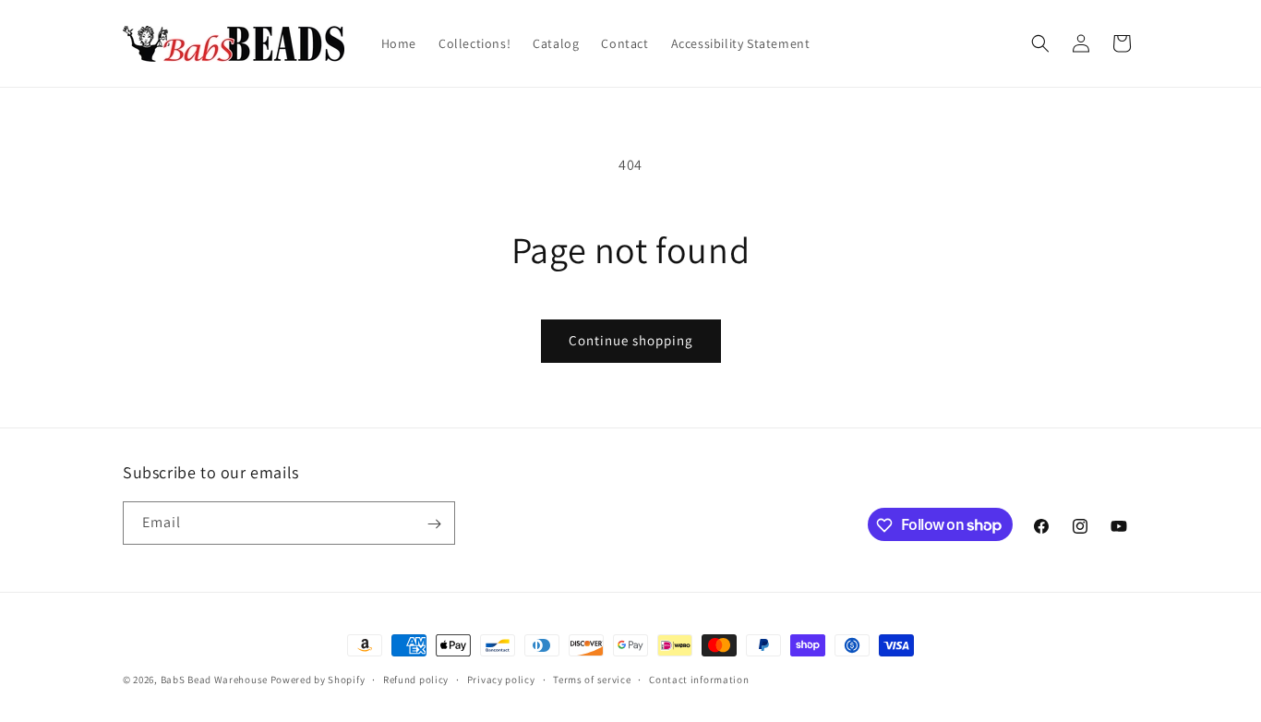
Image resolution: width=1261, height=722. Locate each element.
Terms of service (591, 678)
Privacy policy (501, 678)
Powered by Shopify (318, 679)
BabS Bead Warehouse (214, 679)
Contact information (699, 678)
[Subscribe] (434, 524)
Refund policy (416, 678)
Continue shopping (631, 340)
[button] (1040, 43)
